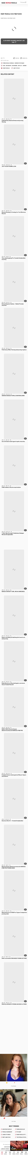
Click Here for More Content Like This (14, 41)
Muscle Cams (22, 1153)
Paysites (18, 1153)
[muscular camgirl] (14, 51)
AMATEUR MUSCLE (7, 1129)
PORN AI (26, 1153)
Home (2, 1153)
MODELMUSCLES (21, 1129)
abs (4, 65)
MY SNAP (19, 1131)
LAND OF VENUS (6, 1134)
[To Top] (25, 1146)
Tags (10, 1153)
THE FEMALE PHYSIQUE (22, 1137)
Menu (24, 1149)
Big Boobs (14, 65)
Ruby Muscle (6, 68)
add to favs (16, 68)
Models (14, 1153)
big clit (20, 65)
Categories (6, 1153)
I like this (17, 58)
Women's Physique (19, 63)
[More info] (25, 118)
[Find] (25, 2)
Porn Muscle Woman (8, 63)
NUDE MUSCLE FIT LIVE (22, 1134)
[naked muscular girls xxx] (14, 9)
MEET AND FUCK (6, 1137)
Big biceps (8, 65)
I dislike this (24, 58)
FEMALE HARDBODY (7, 1131)
